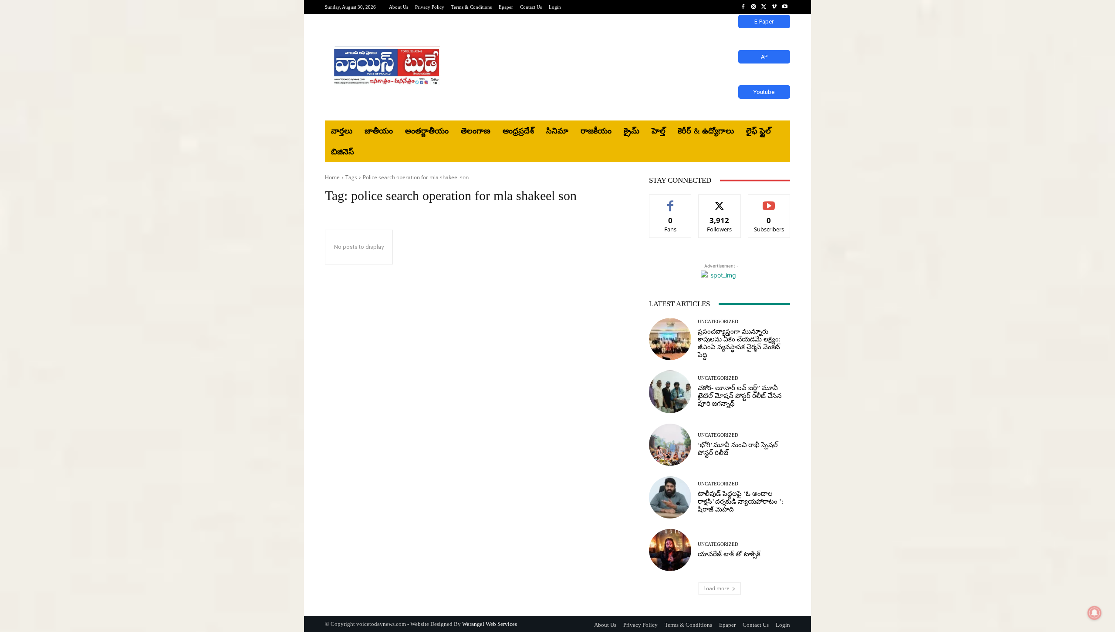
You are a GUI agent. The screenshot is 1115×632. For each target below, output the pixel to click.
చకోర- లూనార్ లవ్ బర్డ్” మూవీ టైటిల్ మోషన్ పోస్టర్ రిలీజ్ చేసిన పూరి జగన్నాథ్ (740, 396)
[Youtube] (785, 7)
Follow (720, 201)
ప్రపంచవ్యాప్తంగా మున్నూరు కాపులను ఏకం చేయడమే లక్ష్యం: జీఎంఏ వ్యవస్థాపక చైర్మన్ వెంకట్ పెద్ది (739, 343)
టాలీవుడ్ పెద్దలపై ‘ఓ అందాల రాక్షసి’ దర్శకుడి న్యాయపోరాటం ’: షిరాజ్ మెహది (740, 501)
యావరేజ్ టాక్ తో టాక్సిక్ (729, 554)
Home (332, 177)
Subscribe (769, 201)
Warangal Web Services (489, 624)
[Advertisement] (629, 67)
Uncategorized (718, 321)
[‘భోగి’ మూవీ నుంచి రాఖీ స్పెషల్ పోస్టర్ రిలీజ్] (670, 445)
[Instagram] (753, 7)
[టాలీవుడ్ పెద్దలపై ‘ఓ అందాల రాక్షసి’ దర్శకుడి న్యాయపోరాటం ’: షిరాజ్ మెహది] (670, 497)
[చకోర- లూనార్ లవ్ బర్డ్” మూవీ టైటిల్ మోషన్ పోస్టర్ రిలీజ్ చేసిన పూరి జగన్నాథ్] (670, 392)
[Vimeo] (774, 7)
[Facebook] (743, 7)
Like (671, 201)
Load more (716, 588)
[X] (764, 7)
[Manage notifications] (1094, 613)
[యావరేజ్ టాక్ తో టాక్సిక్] (670, 550)
